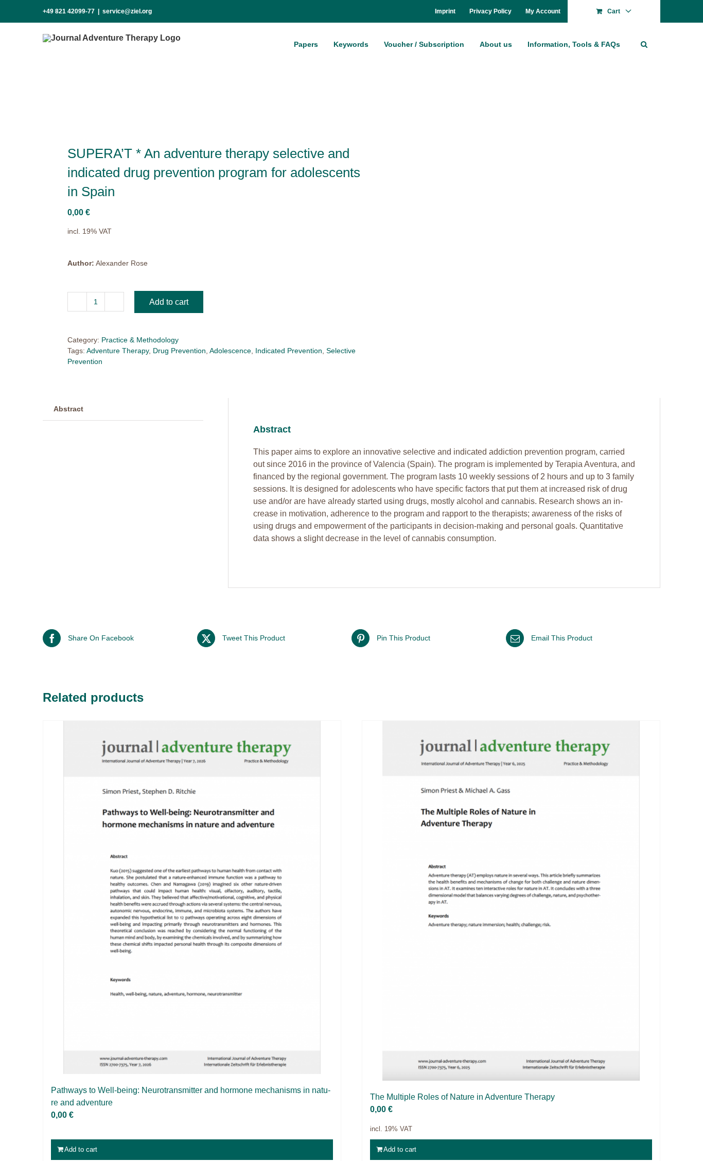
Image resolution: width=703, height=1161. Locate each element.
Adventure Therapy (117, 350)
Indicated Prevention (288, 350)
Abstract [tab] (68, 409)
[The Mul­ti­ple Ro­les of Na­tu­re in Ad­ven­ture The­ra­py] (511, 901)
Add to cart (168, 302)
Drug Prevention (179, 350)
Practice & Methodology (140, 340)
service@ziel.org (127, 11)
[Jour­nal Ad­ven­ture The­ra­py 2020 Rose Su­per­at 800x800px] (191, 106)
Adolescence (230, 350)
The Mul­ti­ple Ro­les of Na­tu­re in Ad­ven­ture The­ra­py (462, 1097)
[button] (644, 44)
